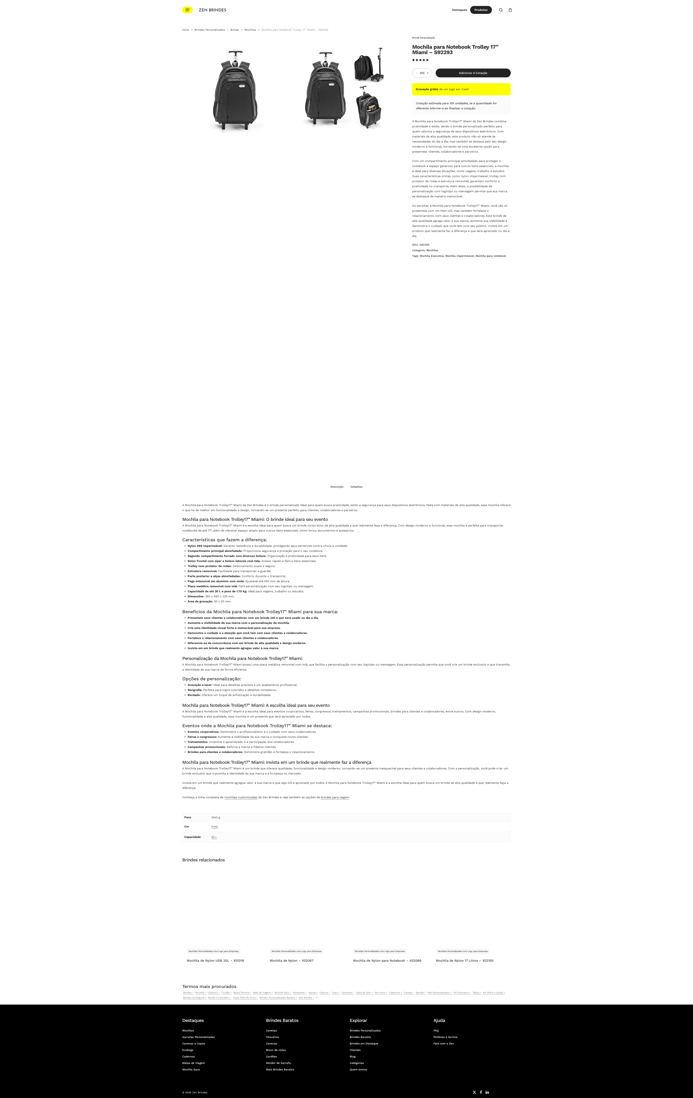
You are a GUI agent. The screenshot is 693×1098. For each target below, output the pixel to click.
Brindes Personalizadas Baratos (277, 997)
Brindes (187, 992)
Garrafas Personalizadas (198, 1037)
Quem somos (358, 1069)
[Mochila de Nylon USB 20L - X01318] (221, 905)
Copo (335, 992)
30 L (214, 837)
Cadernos (394, 992)
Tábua (476, 992)
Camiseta (346, 992)
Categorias (357, 1063)
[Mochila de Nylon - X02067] (304, 905)
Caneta (408, 992)
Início (185, 29)
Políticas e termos (445, 1037)
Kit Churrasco (461, 992)
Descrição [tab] (336, 486)
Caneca (324, 992)
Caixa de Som (363, 992)
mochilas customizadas (240, 797)
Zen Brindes (305, 997)
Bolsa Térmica (241, 992)
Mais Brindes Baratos (280, 1069)
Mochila (199, 992)
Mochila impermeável (459, 256)
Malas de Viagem (193, 1063)
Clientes (355, 1050)
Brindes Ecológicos (193, 997)
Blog (353, 1056)
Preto (214, 826)
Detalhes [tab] (357, 486)
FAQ (436, 1030)
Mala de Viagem (262, 992)
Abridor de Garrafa (278, 1063)
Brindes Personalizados (210, 29)
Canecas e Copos (193, 1043)
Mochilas (250, 29)
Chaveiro (213, 992)
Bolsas (234, 29)
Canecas (271, 1043)
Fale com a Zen (443, 1043)
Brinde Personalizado (423, 37)
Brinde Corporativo (218, 997)
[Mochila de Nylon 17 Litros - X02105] (471, 905)
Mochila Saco (281, 992)
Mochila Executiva (432, 256)
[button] (187, 10)
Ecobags (187, 1050)
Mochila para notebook (491, 256)
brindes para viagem (335, 797)
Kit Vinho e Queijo (493, 992)
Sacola (312, 992)
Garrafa (420, 992)
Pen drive (380, 992)
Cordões (271, 1056)
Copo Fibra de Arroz (244, 997)
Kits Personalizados (439, 992)
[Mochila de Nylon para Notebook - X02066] (387, 905)
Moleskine (299, 992)
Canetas (271, 1030)
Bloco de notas (276, 1050)
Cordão (226, 992)
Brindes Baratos (360, 1037)
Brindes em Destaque (364, 1043)
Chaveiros (272, 1037)
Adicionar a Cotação (473, 73)
